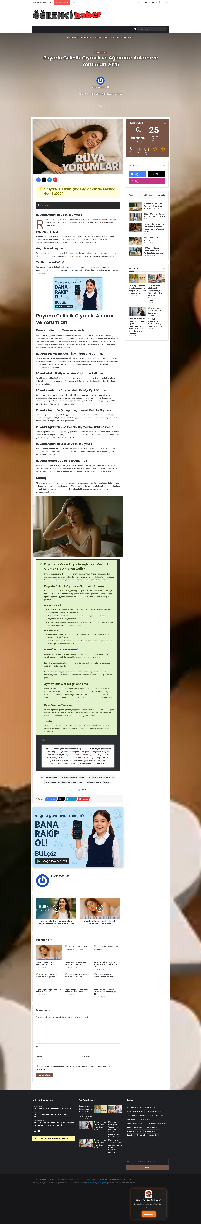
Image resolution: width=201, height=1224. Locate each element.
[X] (44, 179)
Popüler (132, 195)
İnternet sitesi (85, 1056)
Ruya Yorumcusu (99, 87)
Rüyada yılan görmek (151, 1131)
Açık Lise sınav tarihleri (134, 1107)
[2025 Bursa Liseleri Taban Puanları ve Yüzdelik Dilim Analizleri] (135, 251)
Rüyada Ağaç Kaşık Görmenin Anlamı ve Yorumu (48, 990)
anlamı (102, 222)
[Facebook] (38, 179)
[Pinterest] (55, 179)
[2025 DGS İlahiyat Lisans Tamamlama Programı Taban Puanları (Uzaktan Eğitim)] (135, 227)
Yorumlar (161, 195)
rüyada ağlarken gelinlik (73, 777)
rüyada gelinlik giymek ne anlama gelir (64, 782)
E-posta (39, 1056)
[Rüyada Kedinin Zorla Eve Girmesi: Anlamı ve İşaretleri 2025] (107, 952)
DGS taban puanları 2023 (155, 1111)
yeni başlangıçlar (93, 381)
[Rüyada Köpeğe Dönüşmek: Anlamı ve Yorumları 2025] (78, 980)
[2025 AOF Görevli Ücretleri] (135, 241)
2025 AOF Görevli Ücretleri (151, 239)
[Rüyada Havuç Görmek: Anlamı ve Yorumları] (49, 952)
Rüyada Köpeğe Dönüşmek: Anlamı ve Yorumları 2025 (76, 990)
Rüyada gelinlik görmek (98, 782)
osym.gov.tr (101, 1183)
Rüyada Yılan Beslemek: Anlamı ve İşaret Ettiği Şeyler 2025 (106, 991)
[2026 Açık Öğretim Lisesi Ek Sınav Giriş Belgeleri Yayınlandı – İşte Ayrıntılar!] (137, 278)
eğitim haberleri (132, 1115)
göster (47, 205)
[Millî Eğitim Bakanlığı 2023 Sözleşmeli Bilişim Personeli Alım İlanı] (156, 312)
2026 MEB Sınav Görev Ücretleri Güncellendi (153, 204)
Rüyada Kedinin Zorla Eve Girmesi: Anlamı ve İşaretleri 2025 (106, 964)
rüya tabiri (130, 1135)
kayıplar (75, 256)
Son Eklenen (146, 195)
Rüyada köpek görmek (134, 1131)
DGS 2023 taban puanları (135, 1111)
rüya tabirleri (141, 1135)
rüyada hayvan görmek (134, 1127)
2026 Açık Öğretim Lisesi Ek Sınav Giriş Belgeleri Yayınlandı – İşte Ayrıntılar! (137, 289)
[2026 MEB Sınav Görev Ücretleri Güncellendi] (135, 206)
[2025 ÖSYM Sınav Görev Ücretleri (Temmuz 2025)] (135, 217)
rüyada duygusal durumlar (102, 777)
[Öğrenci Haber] (67, 15)
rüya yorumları (152, 1135)
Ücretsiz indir (149, 1214)
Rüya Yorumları (82, 37)
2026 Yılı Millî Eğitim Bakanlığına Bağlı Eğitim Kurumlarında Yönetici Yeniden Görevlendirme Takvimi (107, 2)
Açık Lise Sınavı (150, 1107)
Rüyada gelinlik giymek (55, 219)
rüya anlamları (131, 1119)
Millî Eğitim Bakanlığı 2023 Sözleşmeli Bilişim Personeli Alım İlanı (156, 323)
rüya (40, 253)
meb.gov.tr (92, 1183)
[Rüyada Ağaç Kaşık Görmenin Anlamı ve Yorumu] (49, 980)
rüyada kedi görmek (151, 1127)
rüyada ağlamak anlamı (134, 1123)
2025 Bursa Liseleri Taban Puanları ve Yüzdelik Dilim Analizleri (154, 250)
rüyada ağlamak (50, 777)
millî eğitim (159, 1115)
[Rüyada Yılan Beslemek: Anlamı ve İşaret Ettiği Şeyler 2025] (107, 980)
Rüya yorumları (81, 755)
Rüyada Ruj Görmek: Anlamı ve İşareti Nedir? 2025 (77, 963)
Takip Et (36, 1131)
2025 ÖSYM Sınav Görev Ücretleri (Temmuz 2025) (154, 215)
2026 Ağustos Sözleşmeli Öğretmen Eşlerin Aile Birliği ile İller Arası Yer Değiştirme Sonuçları (155, 293)
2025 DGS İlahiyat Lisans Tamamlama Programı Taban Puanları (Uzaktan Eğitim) (154, 228)
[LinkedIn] (49, 179)
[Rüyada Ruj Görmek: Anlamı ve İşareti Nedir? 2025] (78, 952)
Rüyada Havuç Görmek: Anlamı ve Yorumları (46, 963)
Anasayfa (72, 37)
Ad (37, 1046)
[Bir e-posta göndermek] (108, 87)
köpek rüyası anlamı (146, 1115)
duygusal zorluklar (79, 710)
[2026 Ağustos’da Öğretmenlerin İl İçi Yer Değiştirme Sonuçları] (115, 1129)
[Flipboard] (82, 790)
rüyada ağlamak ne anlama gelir (155, 1123)
